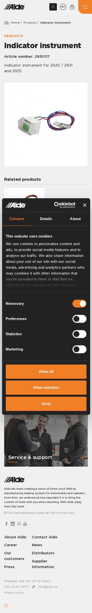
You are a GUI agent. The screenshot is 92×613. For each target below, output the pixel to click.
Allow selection (46, 387)
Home (15, 22)
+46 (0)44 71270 (16, 586)
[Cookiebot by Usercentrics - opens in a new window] (56, 205)
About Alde (15, 537)
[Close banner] (84, 205)
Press (9, 566)
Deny (46, 404)
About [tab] (75, 219)
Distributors (43, 553)
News (37, 545)
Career (10, 545)
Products (30, 22)
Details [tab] (46, 219)
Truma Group (66, 513)
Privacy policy (14, 592)
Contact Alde (44, 537)
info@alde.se (47, 586)
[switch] (79, 319)
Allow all (46, 371)
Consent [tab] (16, 219)
